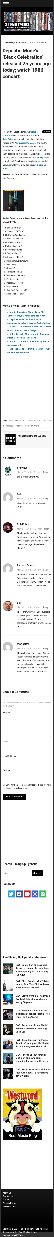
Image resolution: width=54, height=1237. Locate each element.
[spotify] (42, 893)
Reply (45, 472)
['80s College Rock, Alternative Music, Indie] (28, 21)
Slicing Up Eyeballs (36, 436)
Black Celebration (16, 421)
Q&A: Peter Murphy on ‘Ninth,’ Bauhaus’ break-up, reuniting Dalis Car (32, 1028)
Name (5, 742)
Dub (19, 494)
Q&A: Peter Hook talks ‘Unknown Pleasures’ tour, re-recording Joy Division (33, 1072)
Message (7, 712)
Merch (6, 1200)
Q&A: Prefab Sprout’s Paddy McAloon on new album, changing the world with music (32, 1058)
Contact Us (8, 1196)
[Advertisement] (27, 832)
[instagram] (35, 893)
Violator (6, 146)
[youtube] (27, 893)
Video (17, 43)
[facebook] (19, 893)
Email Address (9, 756)
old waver (23, 467)
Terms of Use (9, 1207)
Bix (19, 602)
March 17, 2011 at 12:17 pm (29, 529)
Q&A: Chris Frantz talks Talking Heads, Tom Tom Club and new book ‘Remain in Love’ (32, 984)
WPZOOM (18, 1235)
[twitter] (11, 893)
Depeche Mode (33, 421)
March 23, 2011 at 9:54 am (29, 607)
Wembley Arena (42, 157)
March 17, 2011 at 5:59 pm (29, 570)
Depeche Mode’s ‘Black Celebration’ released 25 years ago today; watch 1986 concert (27, 63)
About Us (7, 1193)
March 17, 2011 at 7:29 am (29, 472)
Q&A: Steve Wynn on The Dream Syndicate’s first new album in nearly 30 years (33, 999)
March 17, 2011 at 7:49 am (29, 498)
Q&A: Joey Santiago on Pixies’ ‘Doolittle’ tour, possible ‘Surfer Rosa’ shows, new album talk (33, 1043)
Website (6, 770)
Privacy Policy (9, 1203)
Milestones (8, 43)
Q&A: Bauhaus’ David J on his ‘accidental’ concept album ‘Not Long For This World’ (33, 1014)
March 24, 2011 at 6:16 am (29, 648)
